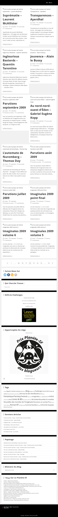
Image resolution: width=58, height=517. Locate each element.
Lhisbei (6, 26)
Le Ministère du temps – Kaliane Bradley (12, 420)
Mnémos (29, 399)
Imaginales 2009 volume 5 (42, 233)
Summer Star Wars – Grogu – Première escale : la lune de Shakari (17, 418)
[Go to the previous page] (7, 263)
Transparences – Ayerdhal (42, 17)
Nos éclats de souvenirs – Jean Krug (11, 500)
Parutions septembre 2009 (14, 105)
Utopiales (50, 405)
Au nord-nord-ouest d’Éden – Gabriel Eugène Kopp (41, 112)
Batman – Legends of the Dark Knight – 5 (12, 492)
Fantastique (9, 396)
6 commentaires (36, 24)
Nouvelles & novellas (46, 399)
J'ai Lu (41, 396)
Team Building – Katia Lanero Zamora (11, 424)
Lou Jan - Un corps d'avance (9, 487)
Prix (49, 402)
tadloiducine (6, 443)
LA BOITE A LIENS (29, 306)
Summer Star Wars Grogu (29, 298)
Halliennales (29, 396)
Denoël (8, 394)
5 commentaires (20, 112)
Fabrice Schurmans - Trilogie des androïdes (13, 498)
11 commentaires (8, 166)
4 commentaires (8, 73)
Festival (48, 201)
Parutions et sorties (9, 112)
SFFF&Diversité (22, 405)
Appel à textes (11, 391)
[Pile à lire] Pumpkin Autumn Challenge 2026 (13, 483)
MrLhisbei (35, 399)
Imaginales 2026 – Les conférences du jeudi (13, 422)
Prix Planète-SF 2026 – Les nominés (11, 431)
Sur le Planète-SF (19, 477)
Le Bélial (9, 399)
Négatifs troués (7, 496)
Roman (13, 405)
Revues (8, 405)
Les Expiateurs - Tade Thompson (10, 489)
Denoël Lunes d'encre (14, 394)
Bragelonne (31, 391)
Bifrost (24, 391)
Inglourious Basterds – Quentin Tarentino (11, 62)
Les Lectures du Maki (8, 445)
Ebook (36, 393)
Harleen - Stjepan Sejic (8, 480)
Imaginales (36, 396)
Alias (5, 454)
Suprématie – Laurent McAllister (12, 19)
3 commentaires (8, 28)
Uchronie (43, 405)
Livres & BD (21, 26)
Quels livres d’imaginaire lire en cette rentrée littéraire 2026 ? (16, 486)
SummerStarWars (31, 405)
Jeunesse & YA (45, 396)
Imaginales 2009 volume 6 (14, 233)
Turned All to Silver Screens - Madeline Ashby (13, 490)
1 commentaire (35, 65)
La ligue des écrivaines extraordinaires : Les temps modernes (16, 485)
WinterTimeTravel (8, 407)
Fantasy (17, 396)
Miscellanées (25, 399)
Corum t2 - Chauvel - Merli (9, 482)
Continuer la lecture (7, 44)
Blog (27, 391)
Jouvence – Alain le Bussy (42, 58)
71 (26, 263)
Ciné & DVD (21, 71)
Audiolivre (18, 391)
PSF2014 (52, 402)
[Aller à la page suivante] (52, 263)
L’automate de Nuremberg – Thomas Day (13, 157)
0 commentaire (47, 162)
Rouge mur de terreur (8, 494)
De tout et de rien (26, 393)
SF (17, 404)
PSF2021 (5, 405)
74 (37, 263)
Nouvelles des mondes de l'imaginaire (18, 402)
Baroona (5, 456)
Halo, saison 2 (6, 497)
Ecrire (41, 394)
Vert (4, 447)
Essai (43, 393)
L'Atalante (5, 399)
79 (48, 263)
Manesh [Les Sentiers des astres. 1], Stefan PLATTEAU (15, 493)
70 (22, 263)
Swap (39, 405)
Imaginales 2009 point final (42, 196)
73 (33, 263)
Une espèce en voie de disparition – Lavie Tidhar (14, 427)
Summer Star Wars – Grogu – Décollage (16, 454)
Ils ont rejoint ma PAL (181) (9, 429)
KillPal (51, 396)
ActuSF (5, 391)
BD (22, 391)
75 (41, 263)
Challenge (38, 391)
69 (18, 263)
